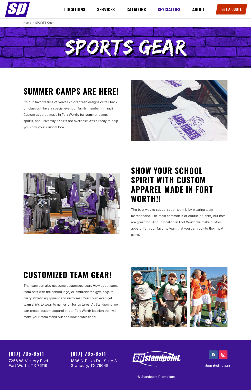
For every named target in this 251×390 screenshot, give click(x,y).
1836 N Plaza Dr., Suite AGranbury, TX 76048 (94, 363)
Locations (74, 9)
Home (27, 22)
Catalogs (136, 9)
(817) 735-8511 (26, 353)
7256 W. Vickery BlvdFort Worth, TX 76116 (28, 363)
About (198, 9)
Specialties (169, 9)
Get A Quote (231, 9)
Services (106, 9)
